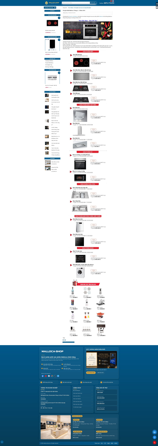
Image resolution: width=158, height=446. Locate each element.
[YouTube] (45, 376)
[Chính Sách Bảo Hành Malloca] (48, 143)
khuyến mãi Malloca (73, 16)
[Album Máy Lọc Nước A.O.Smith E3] (48, 162)
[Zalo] (49, 376)
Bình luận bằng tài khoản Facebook (68, 342)
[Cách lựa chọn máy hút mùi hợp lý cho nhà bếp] (48, 100)
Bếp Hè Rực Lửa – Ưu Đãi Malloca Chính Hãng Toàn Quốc (55, 138)
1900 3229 (100, 392)
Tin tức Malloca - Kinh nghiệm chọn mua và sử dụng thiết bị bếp (79, 7)
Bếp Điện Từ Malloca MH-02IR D (51, 30)
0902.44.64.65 (99, 437)
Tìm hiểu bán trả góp (77, 407)
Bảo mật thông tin (76, 390)
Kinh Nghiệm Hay (48, 64)
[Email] (52, 376)
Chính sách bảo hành (77, 401)
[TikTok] (55, 376)
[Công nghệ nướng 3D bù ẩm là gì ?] (48, 107)
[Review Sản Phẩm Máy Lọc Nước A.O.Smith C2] (48, 168)
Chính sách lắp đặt (77, 398)
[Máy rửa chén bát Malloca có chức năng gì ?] (48, 120)
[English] (113, 1)
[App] (58, 376)
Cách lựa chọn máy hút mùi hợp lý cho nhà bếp (56, 102)
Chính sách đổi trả (76, 396)
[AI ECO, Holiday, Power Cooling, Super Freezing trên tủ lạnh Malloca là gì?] (48, 127)
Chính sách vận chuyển (77, 404)
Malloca (101, 16)
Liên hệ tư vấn (100, 372)
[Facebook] (42, 376)
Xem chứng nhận (90, 372)
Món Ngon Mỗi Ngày (49, 66)
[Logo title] (52, 3)
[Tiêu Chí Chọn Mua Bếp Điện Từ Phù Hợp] (48, 148)
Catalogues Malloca (49, 60)
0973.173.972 (100, 409)
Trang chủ (64, 7)
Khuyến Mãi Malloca (49, 62)
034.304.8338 (100, 398)
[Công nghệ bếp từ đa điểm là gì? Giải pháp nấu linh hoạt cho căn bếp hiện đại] (48, 111)
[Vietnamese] (111, 1)
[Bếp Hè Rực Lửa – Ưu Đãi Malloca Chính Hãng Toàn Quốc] (48, 136)
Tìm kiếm (93, 2)
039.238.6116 (100, 403)
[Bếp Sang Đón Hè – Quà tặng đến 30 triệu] (48, 95)
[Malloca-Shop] (53, 351)
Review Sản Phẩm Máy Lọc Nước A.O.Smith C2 (55, 169)
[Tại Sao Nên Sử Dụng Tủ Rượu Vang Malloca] (48, 153)
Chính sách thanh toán (77, 393)
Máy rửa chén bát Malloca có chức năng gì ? (55, 122)
